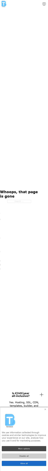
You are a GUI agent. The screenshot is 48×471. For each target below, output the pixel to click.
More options (24, 448)
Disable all (24, 456)
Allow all (24, 463)
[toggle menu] (44, 4)
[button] (24, 394)
